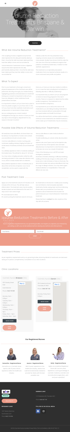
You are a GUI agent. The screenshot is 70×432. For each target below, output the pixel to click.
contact (49, 199)
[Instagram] (43, 411)
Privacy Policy (33, 428)
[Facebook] (38, 411)
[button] (5, 3)
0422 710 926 (11, 291)
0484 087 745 (46, 289)
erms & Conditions (43, 428)
